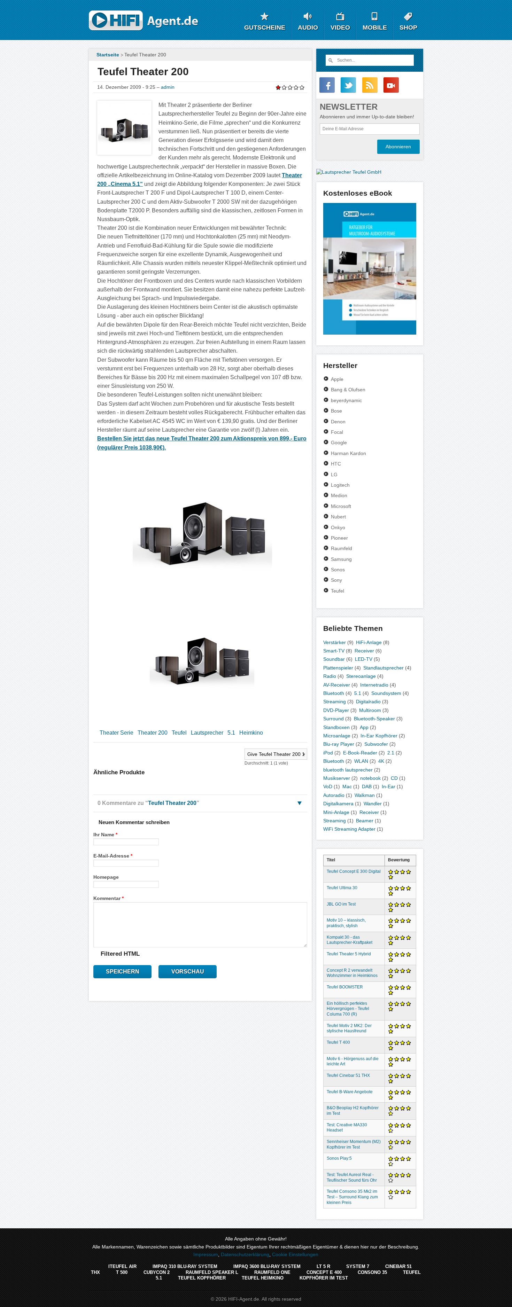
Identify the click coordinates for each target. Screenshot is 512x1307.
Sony (336, 580)
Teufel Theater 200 (172, 803)
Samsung (341, 559)
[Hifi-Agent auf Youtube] (391, 85)
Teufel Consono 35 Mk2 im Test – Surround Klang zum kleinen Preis (352, 1197)
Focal (337, 432)
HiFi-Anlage (369, 642)
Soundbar (334, 659)
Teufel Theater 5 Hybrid (349, 954)
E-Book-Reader (360, 753)
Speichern (122, 972)
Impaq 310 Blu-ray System (185, 1266)
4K (381, 761)
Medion (339, 495)
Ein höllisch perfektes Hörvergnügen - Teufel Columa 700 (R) (348, 1009)
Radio (329, 676)
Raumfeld (341, 548)
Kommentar (108, 898)
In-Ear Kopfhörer (378, 735)
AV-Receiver (336, 685)
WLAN (361, 761)
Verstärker (334, 642)
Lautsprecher (207, 733)
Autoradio (333, 795)
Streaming (334, 701)
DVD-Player (336, 710)
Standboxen (336, 727)
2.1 (390, 753)
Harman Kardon (348, 453)
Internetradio (374, 685)
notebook (370, 778)
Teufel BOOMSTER (345, 987)
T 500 (121, 1272)
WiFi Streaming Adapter (349, 829)
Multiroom (370, 710)
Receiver (364, 651)
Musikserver (336, 778)
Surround (333, 718)
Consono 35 (372, 1272)
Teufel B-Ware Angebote (350, 1091)
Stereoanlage (361, 676)
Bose (336, 411)
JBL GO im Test (341, 904)
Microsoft (341, 506)
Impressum (205, 1254)
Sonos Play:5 (339, 1158)
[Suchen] (330, 60)
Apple (337, 379)
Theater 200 (153, 733)
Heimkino (251, 733)
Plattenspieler (338, 668)
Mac (347, 786)
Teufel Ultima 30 (342, 887)
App (364, 727)
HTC (336, 464)
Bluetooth (333, 693)
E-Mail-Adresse (112, 856)
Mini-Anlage (336, 812)
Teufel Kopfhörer (202, 1278)
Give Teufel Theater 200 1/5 (278, 87)
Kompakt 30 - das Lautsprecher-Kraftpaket (349, 940)
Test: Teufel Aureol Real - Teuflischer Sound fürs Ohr (352, 1177)
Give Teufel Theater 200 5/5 (302, 87)
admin (167, 87)
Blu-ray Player (338, 744)
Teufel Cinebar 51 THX (348, 1075)
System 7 (357, 1266)
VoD (327, 786)
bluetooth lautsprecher (348, 770)
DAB (367, 786)
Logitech (340, 485)
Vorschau (187, 972)
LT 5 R (323, 1266)
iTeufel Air (122, 1266)
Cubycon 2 (156, 1272)
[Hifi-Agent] (144, 20)
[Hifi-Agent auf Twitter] (348, 85)
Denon (338, 421)
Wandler (373, 803)
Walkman (365, 795)
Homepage (106, 877)
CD (394, 778)
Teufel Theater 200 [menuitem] (145, 54)
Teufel (179, 733)
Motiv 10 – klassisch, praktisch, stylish (346, 923)
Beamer (364, 820)
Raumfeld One (272, 1272)
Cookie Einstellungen (295, 1254)
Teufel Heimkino (263, 1278)
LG (334, 474)
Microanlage (336, 735)
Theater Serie (116, 733)
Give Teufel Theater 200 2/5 (284, 87)
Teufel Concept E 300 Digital (354, 871)
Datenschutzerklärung (245, 1254)
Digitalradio (368, 701)
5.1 (231, 733)
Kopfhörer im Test (324, 1278)
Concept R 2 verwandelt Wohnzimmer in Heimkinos (352, 973)
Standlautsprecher (383, 668)
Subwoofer (376, 744)
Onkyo (338, 527)
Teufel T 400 (338, 1042)
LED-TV (363, 659)
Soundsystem (386, 693)
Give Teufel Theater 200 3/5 (290, 87)
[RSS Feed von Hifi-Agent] (370, 85)
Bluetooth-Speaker (374, 718)
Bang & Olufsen (348, 389)
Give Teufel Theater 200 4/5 (296, 87)
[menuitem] (107, 55)
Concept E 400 (324, 1272)
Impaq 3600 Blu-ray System (267, 1266)
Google (339, 442)
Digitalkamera (338, 803)
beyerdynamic (346, 400)
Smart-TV (333, 651)
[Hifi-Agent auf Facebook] (327, 85)
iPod (328, 753)
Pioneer (339, 538)
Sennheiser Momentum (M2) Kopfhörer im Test (354, 1144)
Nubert (338, 516)
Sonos (338, 569)
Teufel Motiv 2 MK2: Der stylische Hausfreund (349, 1028)
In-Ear (388, 786)
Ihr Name (105, 834)
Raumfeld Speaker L (212, 1272)
